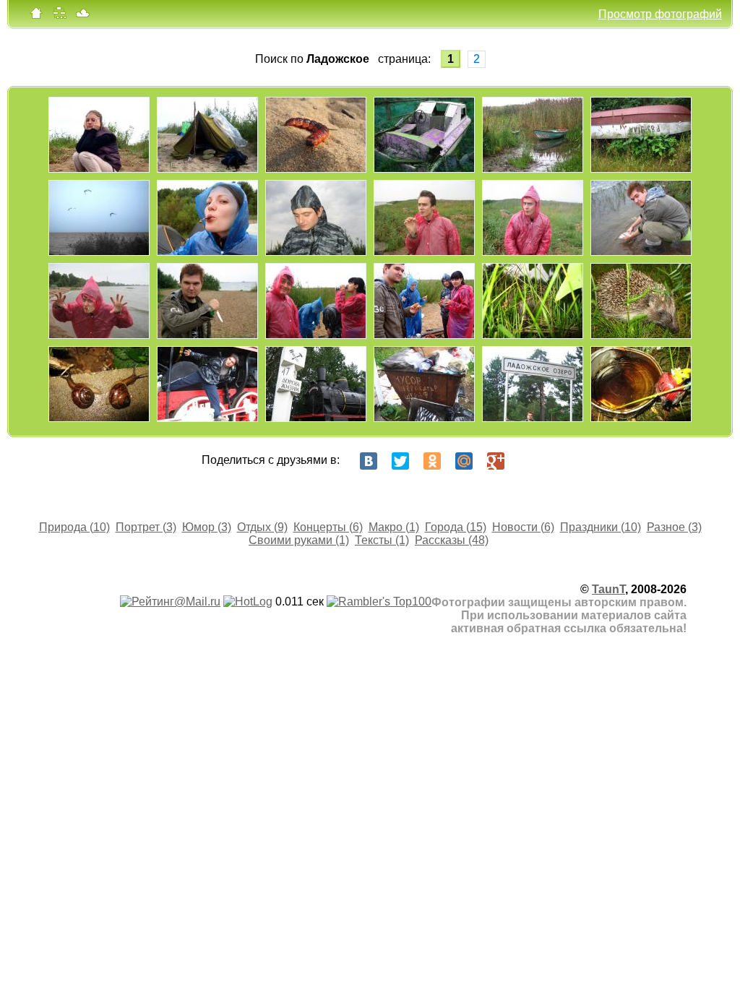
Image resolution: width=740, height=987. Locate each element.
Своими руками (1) (299, 540)
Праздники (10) (600, 527)
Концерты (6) (328, 527)
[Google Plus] (495, 461)
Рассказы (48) (452, 540)
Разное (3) (674, 527)
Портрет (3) (146, 527)
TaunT (608, 589)
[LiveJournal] (527, 461)
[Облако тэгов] (82, 16)
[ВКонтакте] (368, 461)
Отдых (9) (262, 527)
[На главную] (36, 16)
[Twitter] (400, 461)
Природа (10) (74, 527)
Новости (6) (523, 527)
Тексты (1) (382, 540)
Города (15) (455, 527)
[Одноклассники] (432, 461)
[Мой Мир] (464, 461)
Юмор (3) (206, 527)
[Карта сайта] (59, 16)
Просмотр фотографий (660, 14)
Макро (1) (394, 527)
